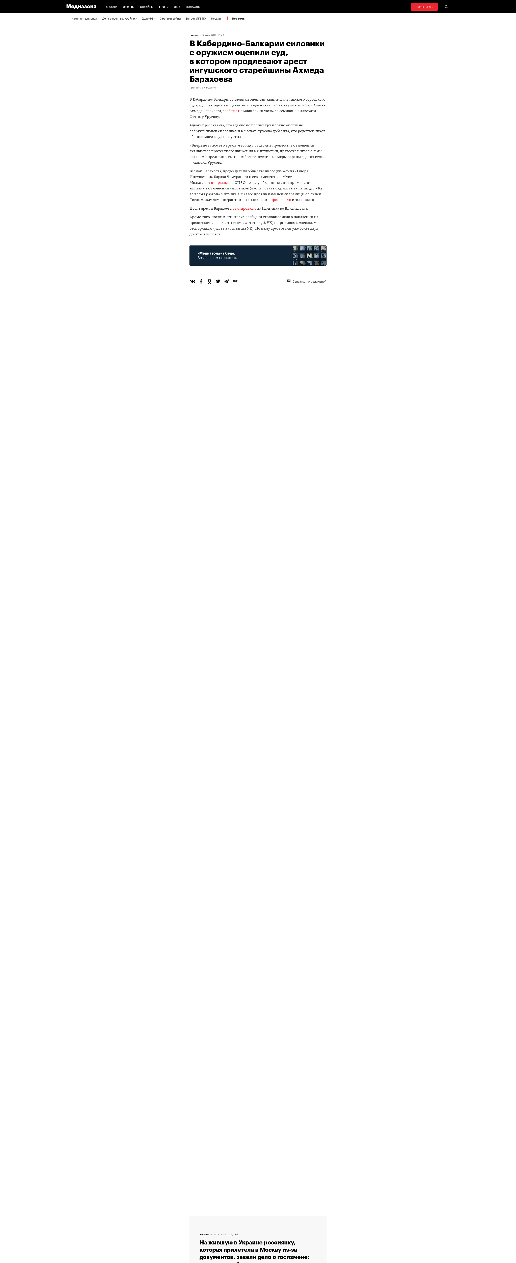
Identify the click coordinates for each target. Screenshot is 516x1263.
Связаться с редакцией (309, 281)
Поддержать (424, 6)
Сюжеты (128, 6)
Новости (110, 6)
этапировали (244, 208)
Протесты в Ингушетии (202, 87)
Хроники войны (170, 18)
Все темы (238, 18)
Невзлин (216, 18)
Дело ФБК (148, 18)
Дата (177, 6)
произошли (280, 200)
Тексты (164, 6)
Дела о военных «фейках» (119, 18)
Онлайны (146, 6)
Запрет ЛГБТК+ (196, 18)
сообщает (231, 111)
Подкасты (193, 6)
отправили (221, 183)
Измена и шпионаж (84, 18)
